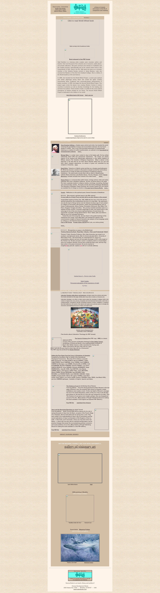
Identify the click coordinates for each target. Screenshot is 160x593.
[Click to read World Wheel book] (80, 44)
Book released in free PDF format (79, 59)
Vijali (91, 484)
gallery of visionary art (80, 446)
